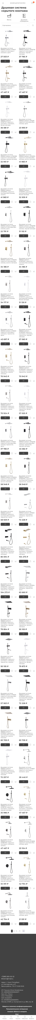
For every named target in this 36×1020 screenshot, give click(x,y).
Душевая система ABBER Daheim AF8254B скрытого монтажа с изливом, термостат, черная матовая (7, 623)
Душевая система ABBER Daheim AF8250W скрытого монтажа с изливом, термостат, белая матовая (26, 407)
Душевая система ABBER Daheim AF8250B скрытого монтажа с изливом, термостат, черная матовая (26, 333)
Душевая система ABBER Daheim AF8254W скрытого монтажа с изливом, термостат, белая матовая (26, 659)
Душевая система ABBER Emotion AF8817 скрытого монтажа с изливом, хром (27, 769)
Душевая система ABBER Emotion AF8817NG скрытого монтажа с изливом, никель (7, 842)
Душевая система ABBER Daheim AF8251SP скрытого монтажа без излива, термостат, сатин (8, 514)
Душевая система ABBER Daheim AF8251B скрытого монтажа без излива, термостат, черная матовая (27, 443)
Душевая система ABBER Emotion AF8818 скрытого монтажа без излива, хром (27, 842)
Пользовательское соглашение (17, 1009)
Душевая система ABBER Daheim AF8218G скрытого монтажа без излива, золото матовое (27, 157)
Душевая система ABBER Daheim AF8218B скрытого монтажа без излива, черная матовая (9, 157)
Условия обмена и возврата (17, 1011)
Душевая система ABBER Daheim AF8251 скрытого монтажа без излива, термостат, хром (8, 443)
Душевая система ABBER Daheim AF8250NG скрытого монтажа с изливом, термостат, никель (26, 369)
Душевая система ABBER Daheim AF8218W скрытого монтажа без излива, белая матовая (26, 191)
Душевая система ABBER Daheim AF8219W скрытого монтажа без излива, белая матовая (26, 297)
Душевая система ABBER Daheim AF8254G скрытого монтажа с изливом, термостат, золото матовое (26, 623)
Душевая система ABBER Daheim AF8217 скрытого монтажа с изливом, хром (8, 50)
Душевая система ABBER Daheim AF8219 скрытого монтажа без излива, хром (8, 226)
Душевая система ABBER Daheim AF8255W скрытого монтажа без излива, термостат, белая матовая (8, 770)
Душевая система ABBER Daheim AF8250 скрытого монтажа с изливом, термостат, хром (8, 332)
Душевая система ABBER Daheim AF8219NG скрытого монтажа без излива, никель (26, 261)
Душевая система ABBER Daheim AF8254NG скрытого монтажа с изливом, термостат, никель (7, 659)
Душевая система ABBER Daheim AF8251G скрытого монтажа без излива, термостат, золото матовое (9, 479)
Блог (17, 1014)
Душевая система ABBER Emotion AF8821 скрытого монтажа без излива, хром (27, 913)
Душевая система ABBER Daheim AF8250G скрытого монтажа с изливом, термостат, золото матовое (7, 370)
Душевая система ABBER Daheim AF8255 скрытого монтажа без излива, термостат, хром (8, 696)
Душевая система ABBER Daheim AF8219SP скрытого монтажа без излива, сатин (8, 297)
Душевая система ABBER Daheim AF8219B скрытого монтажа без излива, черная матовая (27, 226)
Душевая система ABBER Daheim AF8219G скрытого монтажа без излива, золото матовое (9, 261)
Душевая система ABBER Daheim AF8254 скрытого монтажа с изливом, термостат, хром (27, 587)
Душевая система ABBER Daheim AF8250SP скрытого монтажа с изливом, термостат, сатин (7, 406)
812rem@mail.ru (7, 979)
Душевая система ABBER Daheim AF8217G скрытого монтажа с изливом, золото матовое (9, 86)
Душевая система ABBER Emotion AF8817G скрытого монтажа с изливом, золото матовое (26, 807)
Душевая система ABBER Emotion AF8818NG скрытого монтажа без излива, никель (8, 913)
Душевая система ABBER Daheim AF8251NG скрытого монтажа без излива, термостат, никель (26, 479)
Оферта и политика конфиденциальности (17, 1006)
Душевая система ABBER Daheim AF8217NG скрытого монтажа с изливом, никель (26, 86)
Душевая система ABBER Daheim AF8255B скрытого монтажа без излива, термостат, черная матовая (26, 697)
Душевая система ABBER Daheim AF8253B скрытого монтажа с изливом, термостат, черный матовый (7, 550)
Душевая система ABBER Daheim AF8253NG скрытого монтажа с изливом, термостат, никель (7, 587)
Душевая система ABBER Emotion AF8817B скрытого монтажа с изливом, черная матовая (7, 807)
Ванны (9, 20)
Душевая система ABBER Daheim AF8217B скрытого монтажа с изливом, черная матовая (27, 51)
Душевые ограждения (24, 20)
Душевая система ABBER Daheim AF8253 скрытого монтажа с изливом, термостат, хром (26, 514)
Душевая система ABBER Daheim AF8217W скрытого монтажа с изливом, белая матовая (7, 122)
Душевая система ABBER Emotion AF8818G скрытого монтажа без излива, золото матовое (26, 878)
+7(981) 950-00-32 (7, 976)
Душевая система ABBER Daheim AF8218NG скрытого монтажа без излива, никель (8, 191)
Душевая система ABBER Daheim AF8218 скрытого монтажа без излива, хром (26, 121)
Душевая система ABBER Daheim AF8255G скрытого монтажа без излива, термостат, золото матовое (8, 733)
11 (19, 931)
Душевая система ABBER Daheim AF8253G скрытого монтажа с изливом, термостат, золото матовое (26, 550)
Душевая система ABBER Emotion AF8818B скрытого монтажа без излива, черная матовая (8, 878)
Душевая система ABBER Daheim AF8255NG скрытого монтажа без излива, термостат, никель (26, 733)
